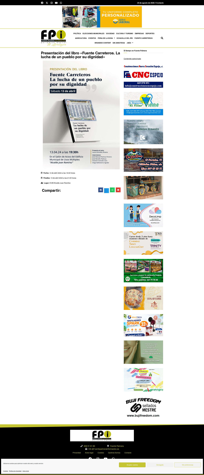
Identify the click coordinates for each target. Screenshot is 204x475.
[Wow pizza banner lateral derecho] (143, 298)
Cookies (5, 471)
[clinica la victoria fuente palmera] (143, 352)
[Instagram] (51, 3)
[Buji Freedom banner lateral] (143, 407)
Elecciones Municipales (93, 33)
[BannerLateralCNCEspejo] (143, 76)
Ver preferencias (187, 465)
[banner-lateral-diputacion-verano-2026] (143, 131)
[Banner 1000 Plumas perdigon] (143, 187)
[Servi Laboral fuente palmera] (102, 16)
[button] (162, 38)
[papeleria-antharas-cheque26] (143, 379)
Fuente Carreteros (144, 38)
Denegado (160, 465)
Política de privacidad (15, 471)
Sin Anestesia (119, 43)
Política (77, 33)
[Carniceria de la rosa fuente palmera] (143, 160)
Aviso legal (26, 471)
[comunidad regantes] (143, 103)
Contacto (128, 452)
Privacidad (77, 452)
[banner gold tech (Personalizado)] (143, 325)
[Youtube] (56, 3)
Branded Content (103, 43)
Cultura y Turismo (124, 33)
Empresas (139, 33)
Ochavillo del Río (125, 38)
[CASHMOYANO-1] (143, 270)
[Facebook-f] (42, 3)
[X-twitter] (47, 3)
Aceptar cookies (132, 465)
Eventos (92, 38)
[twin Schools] (143, 243)
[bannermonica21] (143, 215)
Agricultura (81, 38)
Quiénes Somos (114, 452)
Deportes (150, 33)
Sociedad (110, 33)
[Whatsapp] (61, 3)
